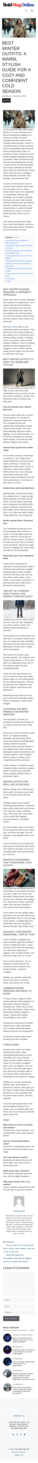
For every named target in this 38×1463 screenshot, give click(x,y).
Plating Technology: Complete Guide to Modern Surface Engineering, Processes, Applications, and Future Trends (23, 1376)
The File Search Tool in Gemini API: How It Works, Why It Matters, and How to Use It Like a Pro (19, 1248)
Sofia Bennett (6, 96)
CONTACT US (19, 1416)
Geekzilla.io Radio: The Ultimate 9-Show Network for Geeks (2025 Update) (24, 1352)
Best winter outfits (10, 327)
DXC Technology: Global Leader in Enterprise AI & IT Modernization (24, 1363)
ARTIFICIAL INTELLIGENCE (23, 1335)
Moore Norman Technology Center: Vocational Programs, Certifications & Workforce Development (23, 1390)
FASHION (6, 100)
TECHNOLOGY (18, 1347)
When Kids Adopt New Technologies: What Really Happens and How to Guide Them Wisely (17, 1258)
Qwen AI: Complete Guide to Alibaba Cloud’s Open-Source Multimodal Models (23, 1340)
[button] (26, 11)
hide (16, 237)
